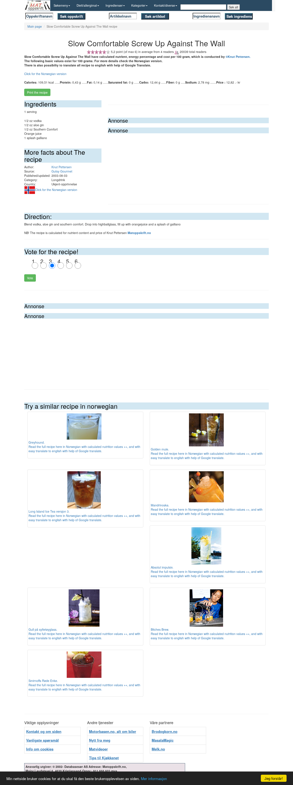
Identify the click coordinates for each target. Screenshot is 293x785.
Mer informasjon (154, 778)
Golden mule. (160, 449)
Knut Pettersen (61, 167)
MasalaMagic (163, 740)
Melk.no (158, 749)
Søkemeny (61, 5)
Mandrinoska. (160, 505)
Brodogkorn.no (164, 731)
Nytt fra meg (99, 740)
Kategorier (138, 5)
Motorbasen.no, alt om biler (112, 731)
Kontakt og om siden (43, 731)
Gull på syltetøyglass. (43, 629)
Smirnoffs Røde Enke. (43, 680)
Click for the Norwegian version (45, 74)
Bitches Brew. (160, 629)
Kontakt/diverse (164, 5)
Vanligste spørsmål (42, 740)
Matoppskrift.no (139, 233)
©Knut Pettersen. (238, 56)
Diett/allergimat (87, 5)
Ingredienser (114, 5)
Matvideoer (98, 749)
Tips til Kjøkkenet (104, 757)
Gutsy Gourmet (61, 171)
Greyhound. (37, 442)
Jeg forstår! (273, 778)
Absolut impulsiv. (162, 567)
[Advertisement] (188, 165)
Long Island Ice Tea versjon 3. (49, 511)
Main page (34, 26)
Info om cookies (39, 749)
